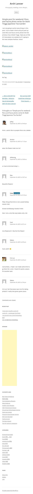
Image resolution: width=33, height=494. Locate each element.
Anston (12, 139)
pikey (11, 122)
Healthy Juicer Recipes (8, 405)
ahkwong (13, 157)
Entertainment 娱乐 (7, 434)
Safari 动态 (5, 452)
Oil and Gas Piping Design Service (11, 410)
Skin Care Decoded (7, 417)
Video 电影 (5, 461)
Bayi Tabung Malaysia (8, 396)
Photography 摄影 (7, 448)
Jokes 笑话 (5, 443)
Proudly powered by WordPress (10, 490)
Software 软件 (6, 455)
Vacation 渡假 (6, 459)
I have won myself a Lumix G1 (10, 311)
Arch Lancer (16, 3)
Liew (11, 193)
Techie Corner (6, 419)
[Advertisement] (9, 358)
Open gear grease (7, 412)
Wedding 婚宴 (6, 464)
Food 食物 (5, 439)
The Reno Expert (6, 421)
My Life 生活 (19, 82)
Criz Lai (12, 258)
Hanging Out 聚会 (7, 441)
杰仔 (3, 318)
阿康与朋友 (5, 399)
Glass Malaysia (6, 403)
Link (3, 479)
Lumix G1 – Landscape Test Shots (11, 313)
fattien (12, 240)
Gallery (4, 477)
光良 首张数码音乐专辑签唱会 (10, 320)
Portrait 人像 (5, 450)
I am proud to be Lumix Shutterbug (12, 315)
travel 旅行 (5, 457)
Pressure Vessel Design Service (10, 414)
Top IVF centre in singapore (9, 423)
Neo (11, 175)
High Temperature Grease (9, 408)
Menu (16, 12)
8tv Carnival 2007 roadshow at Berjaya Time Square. (24, 98)
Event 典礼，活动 (7, 437)
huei (11, 222)
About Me (5, 475)
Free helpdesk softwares (8, 401)
